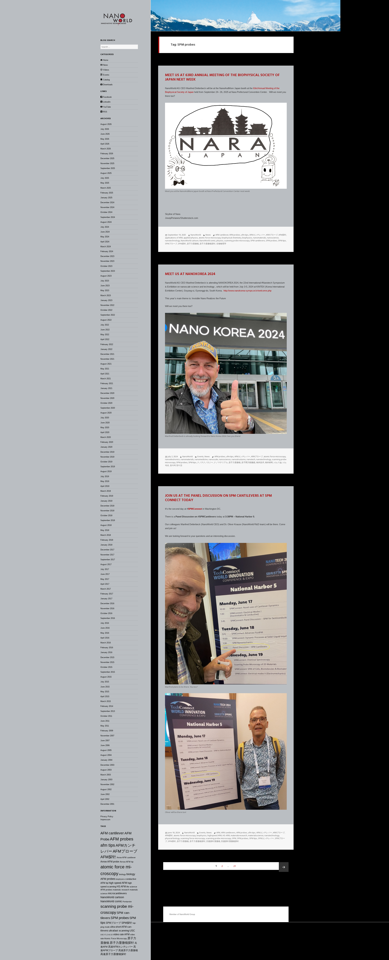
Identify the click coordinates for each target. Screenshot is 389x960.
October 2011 (106, 716)
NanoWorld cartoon (112, 897)
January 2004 (106, 760)
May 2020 (104, 427)
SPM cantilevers (257, 240)
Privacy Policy (106, 816)
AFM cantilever (112, 833)
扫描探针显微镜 (213, 841)
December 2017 (107, 550)
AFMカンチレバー (257, 234)
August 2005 (106, 750)
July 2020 (104, 417)
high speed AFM (118, 882)
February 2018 (106, 540)
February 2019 (106, 496)
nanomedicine (201, 459)
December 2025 (107, 158)
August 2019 (106, 471)
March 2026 (105, 149)
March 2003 (105, 775)
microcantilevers (117, 893)
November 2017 (107, 555)
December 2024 (107, 202)
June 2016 (105, 628)
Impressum (105, 819)
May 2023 (104, 290)
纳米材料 (269, 462)
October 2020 (106, 403)
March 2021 (105, 378)
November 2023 (107, 261)
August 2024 (106, 222)
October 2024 (106, 212)
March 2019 (105, 491)
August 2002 (106, 789)
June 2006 (105, 745)
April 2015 (104, 696)
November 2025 (107, 163)
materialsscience (255, 835)
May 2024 (104, 237)
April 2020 (104, 432)
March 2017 (105, 589)
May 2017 (104, 579)
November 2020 (107, 398)
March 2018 (105, 535)
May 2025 (104, 183)
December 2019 (107, 452)
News (208, 234)
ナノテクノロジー (205, 462)
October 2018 (106, 515)
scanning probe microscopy (237, 240)
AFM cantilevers (228, 832)
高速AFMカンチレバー (120, 946)
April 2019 (104, 486)
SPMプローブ (113, 922)
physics (219, 240)
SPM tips (282, 240)
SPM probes (120, 918)
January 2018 (106, 545)
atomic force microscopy (210, 237)
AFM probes (121, 839)
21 (235, 865)
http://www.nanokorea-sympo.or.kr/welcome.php (247, 290)
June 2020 (105, 423)
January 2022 (106, 349)
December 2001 (107, 804)
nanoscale (213, 459)
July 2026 (104, 129)
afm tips (107, 845)
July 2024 (104, 227)
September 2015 (107, 672)
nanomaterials (259, 237)
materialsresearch (239, 835)
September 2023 (107, 271)
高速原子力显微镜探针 (113, 954)
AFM (218, 832)
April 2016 (104, 638)
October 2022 (106, 310)
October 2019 (106, 462)
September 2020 (107, 408)
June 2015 (105, 687)
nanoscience (273, 237)
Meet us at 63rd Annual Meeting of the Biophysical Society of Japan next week (222, 77)
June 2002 (105, 794)
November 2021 (107, 359)
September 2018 (107, 520)
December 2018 (107, 506)
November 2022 (107, 305)
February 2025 (106, 193)
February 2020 (106, 442)
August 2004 (106, 755)
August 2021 (106, 364)
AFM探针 (108, 857)
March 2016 (105, 643)
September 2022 (107, 315)
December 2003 (107, 765)
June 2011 (104, 721)
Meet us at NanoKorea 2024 (190, 274)
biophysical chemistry (231, 237)
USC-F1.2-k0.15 (106, 935)
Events (200, 456)
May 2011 (104, 726)
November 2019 (107, 457)
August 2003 (106, 770)
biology (122, 874)
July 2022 (104, 325)
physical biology (172, 838)
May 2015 (104, 691)
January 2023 (106, 300)
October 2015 (106, 667)
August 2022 (106, 320)
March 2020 (105, 437)
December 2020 (107, 393)
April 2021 (104, 374)
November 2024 (107, 207)
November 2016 (107, 608)
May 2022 (104, 334)
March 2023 (105, 295)
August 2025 (106, 173)
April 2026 (104, 144)
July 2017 (104, 569)
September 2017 (107, 559)
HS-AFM (226, 835)
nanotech (251, 459)
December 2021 (107, 354)
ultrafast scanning (119, 930)
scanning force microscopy (193, 838)
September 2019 (107, 466)
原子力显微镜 (193, 243)
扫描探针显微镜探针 (230, 841)
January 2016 (106, 652)
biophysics (120, 879)
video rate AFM (121, 934)
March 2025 (105, 188)
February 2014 (106, 706)
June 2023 (105, 285)
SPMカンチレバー (266, 838)
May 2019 (104, 481)
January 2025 (106, 197)
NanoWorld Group (187, 914)
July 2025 (104, 178)
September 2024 (107, 217)
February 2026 (106, 153)
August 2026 (106, 124)
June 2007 (105, 740)
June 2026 (105, 134)
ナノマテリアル (221, 462)
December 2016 (107, 603)
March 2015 (105, 701)
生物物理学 (221, 243)
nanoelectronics (172, 459)
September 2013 (107, 711)
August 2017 (106, 564)
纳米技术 (260, 462)
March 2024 (105, 246)
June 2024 (105, 232)
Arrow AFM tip (126, 862)
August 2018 (106, 525)
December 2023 (107, 256)
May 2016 (104, 633)
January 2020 (106, 447)
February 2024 (106, 251)
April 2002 (104, 799)
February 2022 (106, 344)
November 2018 (107, 510)
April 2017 (104, 584)
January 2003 (106, 779)
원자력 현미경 (176, 465)
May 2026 (104, 139)
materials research (121, 890)
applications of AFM (174, 237)
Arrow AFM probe (109, 861)
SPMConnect (195, 509)
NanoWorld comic (111, 901)
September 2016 (107, 618)
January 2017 (106, 598)
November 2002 (107, 784)
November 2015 (107, 662)
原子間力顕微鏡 (248, 462)
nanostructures (239, 459)
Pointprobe (127, 902)
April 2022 (104, 339)
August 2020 (106, 413)
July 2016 (104, 623)
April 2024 (104, 242)
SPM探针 (126, 922)
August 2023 (106, 276)
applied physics (191, 237)
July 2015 (104, 682)
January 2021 (106, 388)
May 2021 (104, 369)
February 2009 (106, 730)
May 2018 (104, 530)
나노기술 (278, 462)
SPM (234, 838)
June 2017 (105, 574)
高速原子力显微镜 (128, 950)
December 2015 (107, 657)
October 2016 (106, 613)
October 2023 (106, 266)
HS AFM (121, 886)
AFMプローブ (125, 851)
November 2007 (107, 736)
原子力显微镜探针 (122, 942)
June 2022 (105, 330)
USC (132, 930)
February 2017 (106, 594)
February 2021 (106, 383)
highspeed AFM (214, 835)
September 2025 (107, 168)
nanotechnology (172, 240)
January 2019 (106, 501)
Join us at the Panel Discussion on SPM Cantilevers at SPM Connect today (218, 498)
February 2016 (106, 647)
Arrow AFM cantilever (126, 857)
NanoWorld (196, 234)
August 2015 (106, 677)
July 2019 (104, 476)
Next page (284, 867)
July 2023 (104, 281)
